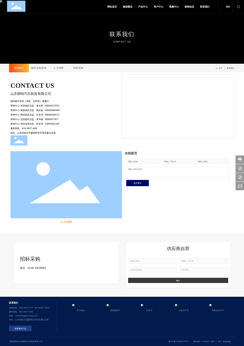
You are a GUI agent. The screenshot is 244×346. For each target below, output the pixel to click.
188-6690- (39, 308)
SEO (219, 341)
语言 (228, 6)
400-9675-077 (26, 308)
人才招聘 (58, 68)
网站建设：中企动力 (201, 341)
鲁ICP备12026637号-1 (178, 341)
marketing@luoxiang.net (26, 315)
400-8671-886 (26, 311)
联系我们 (18, 68)
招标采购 (78, 68)
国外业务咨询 (38, 68)
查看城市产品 (20, 329)
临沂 (213, 341)
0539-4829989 (37, 267)
